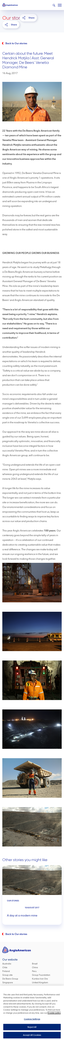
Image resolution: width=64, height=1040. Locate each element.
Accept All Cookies (32, 1035)
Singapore (7, 982)
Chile (4, 967)
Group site (7, 975)
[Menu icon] (60, 4)
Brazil (34, 963)
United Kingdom (40, 982)
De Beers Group (10, 978)
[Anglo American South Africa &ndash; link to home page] (10, 5)
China (35, 967)
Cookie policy (54, 1013)
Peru (34, 971)
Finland (6, 971)
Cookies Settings (32, 1019)
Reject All (31, 1027)
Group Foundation (41, 975)
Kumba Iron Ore (40, 978)
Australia (6, 963)
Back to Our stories (16, 43)
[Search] (54, 5)
